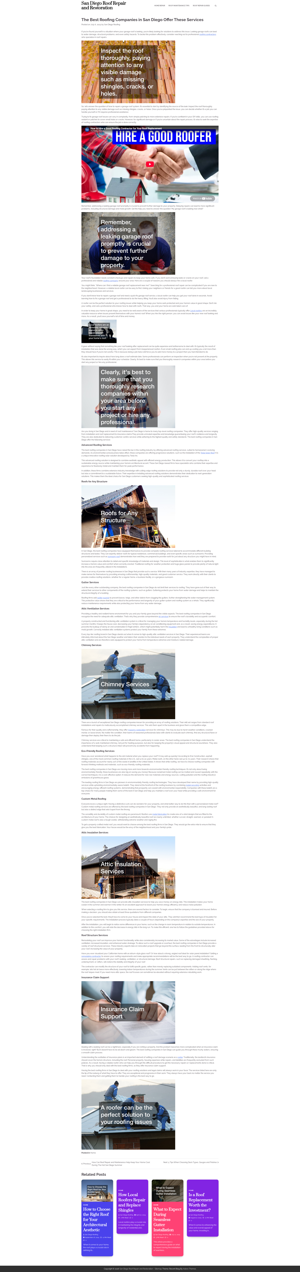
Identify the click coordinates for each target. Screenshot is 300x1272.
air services (163, 616)
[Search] (215, 5)
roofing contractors (207, 34)
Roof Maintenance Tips (179, 6)
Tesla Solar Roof (208, 453)
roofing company (110, 281)
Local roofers (196, 311)
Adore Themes (189, 1269)
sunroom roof (114, 556)
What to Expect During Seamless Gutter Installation (167, 1220)
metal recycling (192, 785)
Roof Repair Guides (201, 6)
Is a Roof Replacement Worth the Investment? (201, 1202)
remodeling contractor (91, 956)
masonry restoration (137, 730)
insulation (173, 627)
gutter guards (103, 598)
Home (93, 1153)
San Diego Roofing (112, 24)
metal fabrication (159, 814)
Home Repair (159, 6)
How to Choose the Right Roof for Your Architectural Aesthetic (96, 1220)
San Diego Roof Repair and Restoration (103, 6)
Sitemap (158, 1269)
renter (180, 1057)
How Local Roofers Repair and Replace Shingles (131, 1202)
